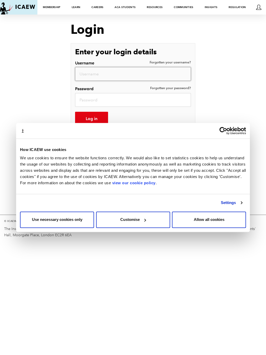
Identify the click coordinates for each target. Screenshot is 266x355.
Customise (130, 219)
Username (133, 62)
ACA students (125, 7)
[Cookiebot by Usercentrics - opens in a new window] (223, 131)
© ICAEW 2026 (14, 221)
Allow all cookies (209, 219)
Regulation (237, 7)
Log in (91, 118)
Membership (51, 7)
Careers (97, 7)
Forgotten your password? (170, 88)
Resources (155, 7)
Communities (184, 7)
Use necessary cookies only (57, 219)
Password (133, 88)
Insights (211, 7)
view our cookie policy (134, 183)
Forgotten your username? (170, 62)
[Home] (17, 7)
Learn (76, 7)
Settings (228, 202)
